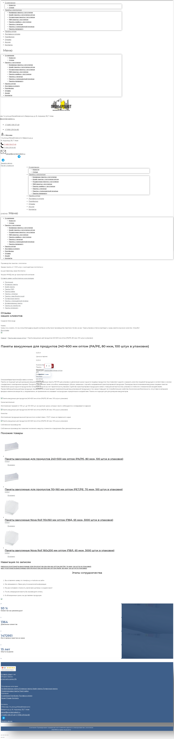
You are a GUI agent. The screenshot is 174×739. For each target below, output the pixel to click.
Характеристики (14, 380)
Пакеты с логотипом (13, 10)
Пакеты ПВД (9, 289)
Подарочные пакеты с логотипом (22, 17)
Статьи (11, 60)
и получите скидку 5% (9, 679)
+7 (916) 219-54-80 (12, 130)
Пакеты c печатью (16, 24)
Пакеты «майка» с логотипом (20, 22)
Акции (7, 93)
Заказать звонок (6, 163)
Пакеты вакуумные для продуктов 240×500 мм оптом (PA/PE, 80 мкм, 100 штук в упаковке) (44, 568)
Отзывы (8, 91)
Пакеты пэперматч (16, 81)
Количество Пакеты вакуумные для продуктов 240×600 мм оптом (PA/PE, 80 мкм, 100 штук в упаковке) (40, 366)
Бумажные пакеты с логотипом (21, 12)
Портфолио (9, 88)
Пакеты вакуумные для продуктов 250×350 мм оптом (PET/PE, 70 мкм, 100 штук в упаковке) (46, 566)
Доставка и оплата (12, 86)
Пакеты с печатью (11, 294)
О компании (9, 55)
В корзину (11, 465)
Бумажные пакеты (11, 284)
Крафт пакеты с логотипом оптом (22, 15)
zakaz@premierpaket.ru (15, 154)
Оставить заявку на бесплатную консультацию (17, 278)
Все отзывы (5, 330)
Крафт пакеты (10, 287)
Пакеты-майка (10, 291)
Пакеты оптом (10, 84)
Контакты (9, 45)
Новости (12, 5)
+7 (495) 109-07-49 (12, 125)
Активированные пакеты (13, 303)
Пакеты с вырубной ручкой (14, 296)
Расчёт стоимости (7, 165)
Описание (4, 380)
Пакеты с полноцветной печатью (21, 27)
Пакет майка (23, 691)
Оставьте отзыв (6, 674)
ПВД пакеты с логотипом (18, 20)
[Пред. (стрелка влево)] (1, 737)
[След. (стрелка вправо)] (3, 737)
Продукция (9, 282)
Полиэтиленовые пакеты (10, 691)
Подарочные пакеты (12, 298)
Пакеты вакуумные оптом (53, 370)
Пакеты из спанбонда (12, 306)
